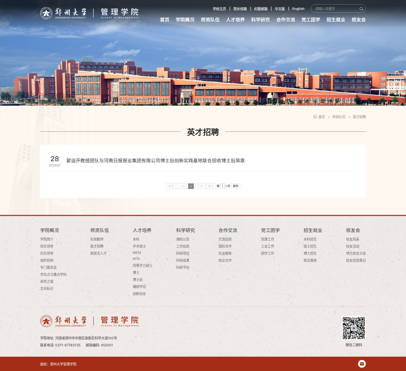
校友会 (359, 20)
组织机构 (46, 260)
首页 (164, 20)
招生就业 (336, 20)
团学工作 (267, 253)
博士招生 (310, 253)
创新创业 (139, 294)
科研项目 (182, 253)
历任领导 (46, 253)
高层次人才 (98, 253)
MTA (136, 259)
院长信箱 (240, 9)
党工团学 (310, 20)
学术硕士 (139, 246)
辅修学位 (139, 287)
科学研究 (260, 20)
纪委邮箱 (260, 9)
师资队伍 (210, 20)
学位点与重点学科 (53, 274)
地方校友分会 (356, 253)
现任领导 (46, 246)
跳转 (235, 186)
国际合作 (225, 246)
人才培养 (235, 20)
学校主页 (219, 9)
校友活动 (352, 246)
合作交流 (285, 20)
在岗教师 (96, 239)
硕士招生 (310, 246)
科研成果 (182, 260)
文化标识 (46, 288)
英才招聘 (359, 117)
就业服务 (310, 260)
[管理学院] (89, 13)
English (298, 9)
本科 (136, 239)
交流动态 (225, 239)
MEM (137, 253)
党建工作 (267, 239)
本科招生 (310, 239)
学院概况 (185, 20)
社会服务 (225, 253)
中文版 (280, 9)
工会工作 (267, 246)
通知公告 (182, 239)
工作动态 (182, 246)
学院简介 (46, 239)
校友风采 (352, 239)
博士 (136, 272)
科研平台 (182, 267)
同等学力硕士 (142, 265)
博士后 (138, 280)
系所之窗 (46, 281)
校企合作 (225, 260)
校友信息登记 (356, 260)
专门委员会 (48, 267)
